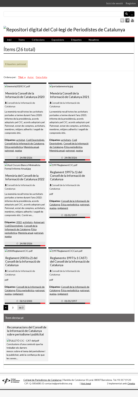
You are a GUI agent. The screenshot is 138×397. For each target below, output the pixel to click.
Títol (21, 77)
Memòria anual (31, 147)
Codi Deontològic (35, 139)
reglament (62, 208)
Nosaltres (94, 39)
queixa (18, 150)
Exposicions (58, 39)
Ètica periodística (14, 147)
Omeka (131, 383)
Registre (131, 3)
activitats (66, 139)
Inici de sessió (114, 3)
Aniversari (39, 222)
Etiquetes (76, 39)
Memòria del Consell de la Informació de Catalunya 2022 (24, 177)
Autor (30, 77)
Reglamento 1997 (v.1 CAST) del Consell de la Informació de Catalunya (70, 261)
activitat (20, 139)
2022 (19, 222)
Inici (9, 39)
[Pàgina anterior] (5, 307)
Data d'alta (41, 77)
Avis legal (86, 383)
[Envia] (126, 14)
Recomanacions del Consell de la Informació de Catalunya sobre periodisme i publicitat (26, 330)
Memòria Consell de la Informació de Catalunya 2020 (24, 95)
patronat (9, 150)
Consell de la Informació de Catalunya (24, 143)
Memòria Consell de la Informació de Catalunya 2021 (69, 95)
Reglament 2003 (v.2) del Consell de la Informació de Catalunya (22, 261)
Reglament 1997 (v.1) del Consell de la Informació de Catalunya (67, 175)
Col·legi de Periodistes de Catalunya (42, 379)
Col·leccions (38, 39)
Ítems (22, 39)
